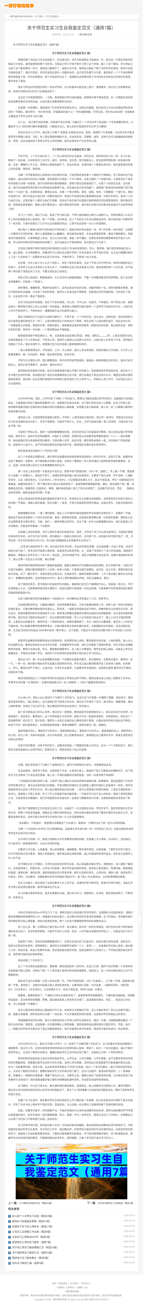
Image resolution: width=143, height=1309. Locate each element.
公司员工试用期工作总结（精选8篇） (32, 1231)
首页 (54, 1283)
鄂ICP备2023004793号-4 (97, 1299)
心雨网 (79, 1287)
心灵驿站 (70, 1287)
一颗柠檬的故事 (16, 16)
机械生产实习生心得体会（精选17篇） (33, 1226)
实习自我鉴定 (52, 16)
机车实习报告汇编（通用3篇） (28, 1263)
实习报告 (39, 16)
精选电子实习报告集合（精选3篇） (31, 1257)
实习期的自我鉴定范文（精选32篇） (36, 1203)
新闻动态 (28, 16)
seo (86, 1287)
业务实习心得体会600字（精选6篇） (32, 1237)
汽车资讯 (85, 1283)
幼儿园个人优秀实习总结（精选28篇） (33, 1216)
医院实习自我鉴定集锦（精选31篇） (32, 1221)
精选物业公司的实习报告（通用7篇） (32, 1242)
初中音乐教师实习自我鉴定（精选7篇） (116, 1203)
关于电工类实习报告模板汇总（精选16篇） (35, 1247)
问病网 (60, 1287)
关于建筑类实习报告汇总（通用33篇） (33, 1252)
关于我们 (74, 1283)
